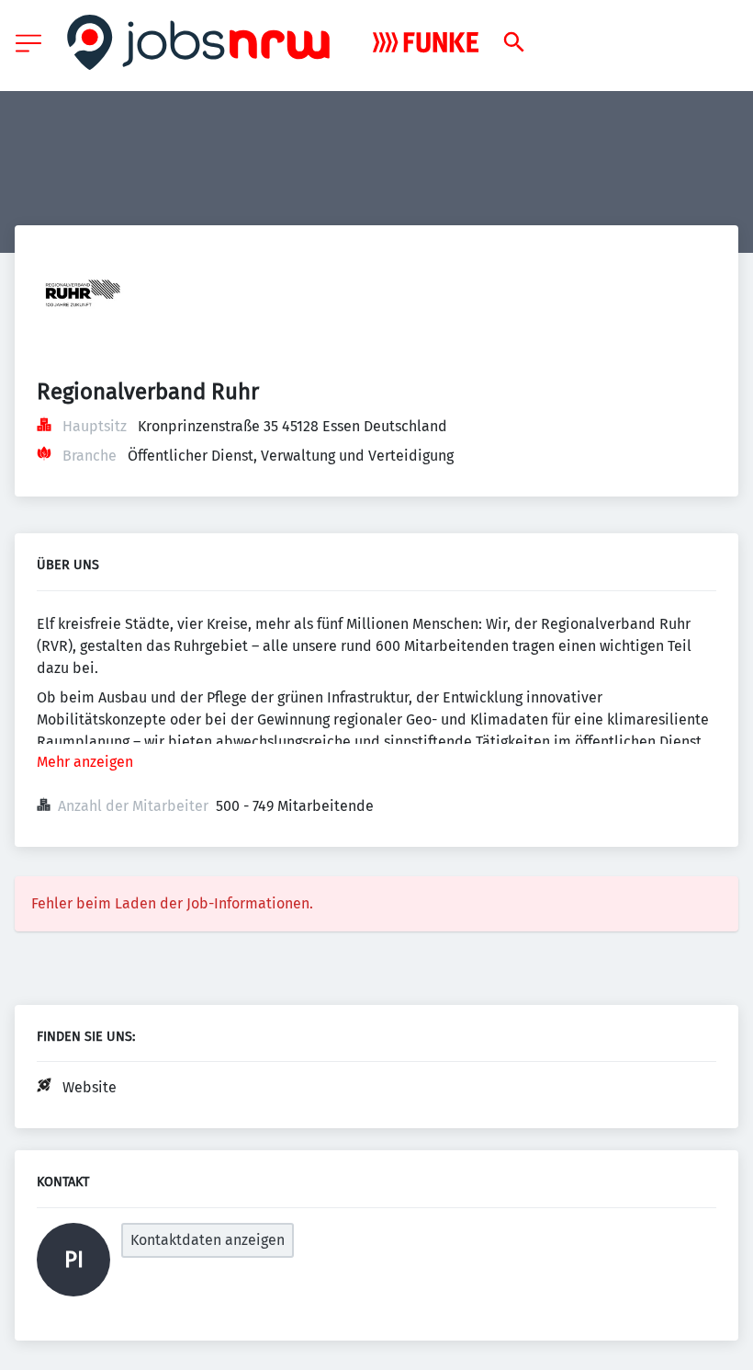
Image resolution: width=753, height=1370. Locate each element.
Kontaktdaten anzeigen (207, 1240)
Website (89, 1087)
